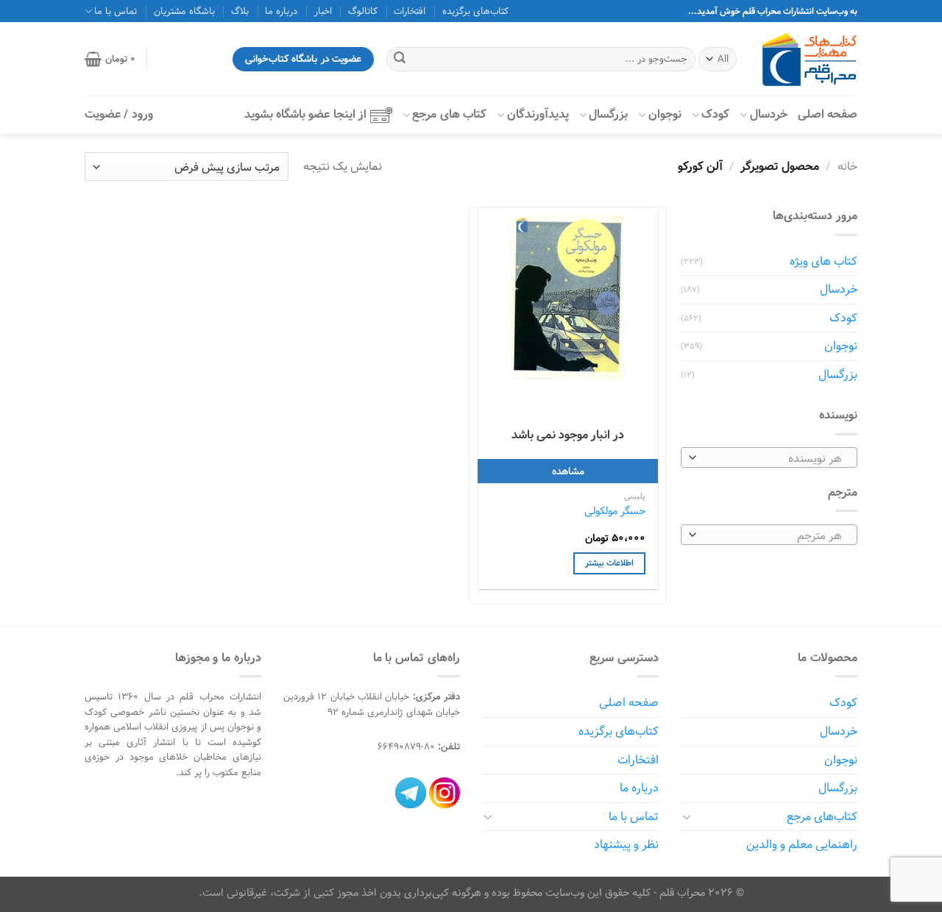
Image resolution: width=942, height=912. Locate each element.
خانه (847, 167)
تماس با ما (634, 817)
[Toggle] (687, 816)
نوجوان (664, 114)
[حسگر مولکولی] (568, 297)
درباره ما (281, 11)
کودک (715, 114)
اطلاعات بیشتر (609, 563)
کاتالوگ (363, 11)
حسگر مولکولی (614, 512)
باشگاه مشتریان (184, 11)
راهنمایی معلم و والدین (801, 845)
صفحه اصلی (827, 114)
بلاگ (240, 11)
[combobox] (769, 457)
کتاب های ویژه (823, 261)
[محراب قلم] (809, 59)
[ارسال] (399, 59)
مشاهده (568, 471)
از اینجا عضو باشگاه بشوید (305, 114)
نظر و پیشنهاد (626, 845)
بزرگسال (608, 114)
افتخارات (409, 11)
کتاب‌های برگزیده (475, 11)
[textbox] (773, 458)
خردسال (768, 114)
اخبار (323, 11)
